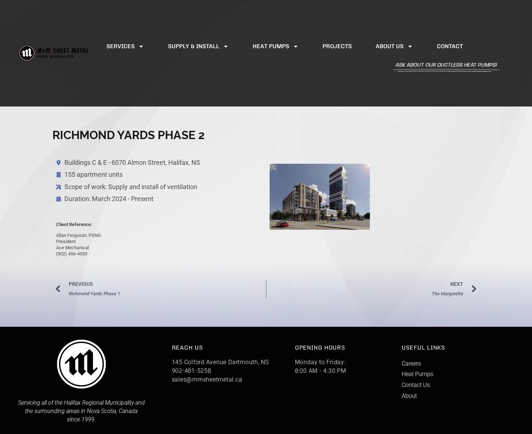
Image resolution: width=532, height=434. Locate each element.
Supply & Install (193, 46)
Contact (450, 46)
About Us (390, 46)
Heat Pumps (271, 46)
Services (120, 46)
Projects (337, 46)
